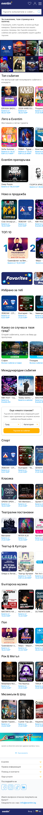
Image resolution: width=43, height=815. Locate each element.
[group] (21, 737)
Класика (7, 478)
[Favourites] (16, 278)
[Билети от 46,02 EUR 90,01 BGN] (19, 48)
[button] (21, 753)
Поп (4, 622)
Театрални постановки (17, 512)
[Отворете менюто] (40, 3)
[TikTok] (17, 787)
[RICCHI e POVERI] (19, 64)
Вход (30, 811)
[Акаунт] (35, 3)
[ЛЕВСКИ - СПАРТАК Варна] (6, 48)
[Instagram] (10, 787)
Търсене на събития (21, 431)
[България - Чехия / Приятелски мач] (32, 48)
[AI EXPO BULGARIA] (32, 64)
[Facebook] (4, 787)
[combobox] (19, 12)
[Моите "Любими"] (29, 3)
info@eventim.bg (28, 803)
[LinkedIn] (23, 787)
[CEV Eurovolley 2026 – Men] (6, 64)
